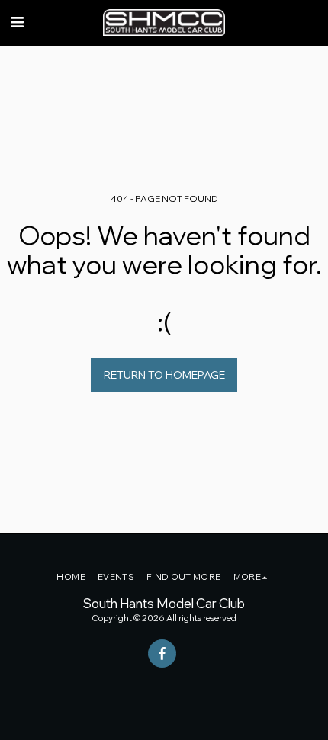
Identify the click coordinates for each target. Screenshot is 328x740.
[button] (17, 22)
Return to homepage (164, 375)
